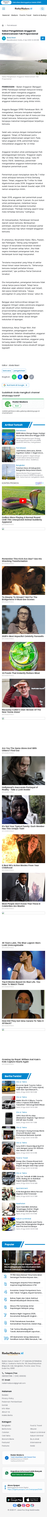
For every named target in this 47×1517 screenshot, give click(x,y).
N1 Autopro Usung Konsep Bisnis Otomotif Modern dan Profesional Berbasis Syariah (30, 1133)
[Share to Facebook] (20, 377)
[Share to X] (25, 377)
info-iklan (6, 1408)
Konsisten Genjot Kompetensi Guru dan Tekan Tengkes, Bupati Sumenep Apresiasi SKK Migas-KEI (26, 1292)
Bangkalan (20, 465)
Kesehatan (20, 1203)
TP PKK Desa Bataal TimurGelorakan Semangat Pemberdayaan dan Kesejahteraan (26, 1277)
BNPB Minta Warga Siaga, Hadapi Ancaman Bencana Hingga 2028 (30, 434)
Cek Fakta (6, 1435)
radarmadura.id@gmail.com (14, 1383)
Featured (6, 1442)
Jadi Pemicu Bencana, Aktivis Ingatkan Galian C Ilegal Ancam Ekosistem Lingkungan (30, 452)
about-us (6, 1412)
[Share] (42, 38)
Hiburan (33, 1429)
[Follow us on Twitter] (19, 1505)
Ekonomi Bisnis (8, 1439)
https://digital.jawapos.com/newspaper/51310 (25, 1489)
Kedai (32, 1446)
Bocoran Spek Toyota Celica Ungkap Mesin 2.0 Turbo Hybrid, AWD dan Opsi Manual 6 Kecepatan (30, 1088)
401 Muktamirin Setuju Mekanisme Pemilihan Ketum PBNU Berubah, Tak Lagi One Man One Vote (26, 1339)
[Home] (3, 25)
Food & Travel (22, 1158)
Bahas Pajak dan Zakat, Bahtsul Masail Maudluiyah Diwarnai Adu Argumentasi (24, 1300)
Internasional (35, 1442)
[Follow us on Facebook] (15, 1505)
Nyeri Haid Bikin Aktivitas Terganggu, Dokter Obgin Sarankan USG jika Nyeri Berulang (27, 1210)
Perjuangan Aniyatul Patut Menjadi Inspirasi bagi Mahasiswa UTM (25, 1283)
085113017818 (7, 1376)
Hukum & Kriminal (23, 1219)
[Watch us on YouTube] (28, 1505)
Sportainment (22, 1188)
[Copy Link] (31, 377)
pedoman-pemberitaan (12, 1402)
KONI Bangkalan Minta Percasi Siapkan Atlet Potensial (29, 1192)
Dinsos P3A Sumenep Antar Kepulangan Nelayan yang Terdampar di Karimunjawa (22, 1308)
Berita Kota (6, 1429)
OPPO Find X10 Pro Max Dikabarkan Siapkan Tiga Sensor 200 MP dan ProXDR (30, 1117)
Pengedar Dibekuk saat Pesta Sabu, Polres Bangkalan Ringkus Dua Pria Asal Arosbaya (30, 1224)
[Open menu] (3, 9)
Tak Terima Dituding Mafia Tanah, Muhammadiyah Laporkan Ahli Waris (25, 1331)
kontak (5, 1405)
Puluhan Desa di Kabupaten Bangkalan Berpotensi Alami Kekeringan (28, 470)
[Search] (42, 9)
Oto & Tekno (21, 1082)
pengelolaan (19, 370)
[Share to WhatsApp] (14, 377)
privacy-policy (8, 1398)
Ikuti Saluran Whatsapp (22, 1474)
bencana (7, 370)
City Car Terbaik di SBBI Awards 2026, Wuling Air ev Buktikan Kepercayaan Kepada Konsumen (30, 1179)
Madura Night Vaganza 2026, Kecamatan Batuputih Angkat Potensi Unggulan (23, 1316)
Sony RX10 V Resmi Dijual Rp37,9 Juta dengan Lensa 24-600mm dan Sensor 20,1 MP (30, 1148)
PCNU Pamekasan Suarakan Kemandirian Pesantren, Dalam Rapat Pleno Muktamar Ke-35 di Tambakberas (26, 1325)
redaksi (5, 1395)
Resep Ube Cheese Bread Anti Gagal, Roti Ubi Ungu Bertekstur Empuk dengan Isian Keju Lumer (30, 1163)
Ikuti (17, 406)
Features (5, 1446)
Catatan (5, 1432)
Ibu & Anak (34, 1439)
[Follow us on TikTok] (32, 1505)
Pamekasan (12, 25)
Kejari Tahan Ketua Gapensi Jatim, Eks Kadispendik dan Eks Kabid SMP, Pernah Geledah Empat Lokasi (22, 1267)
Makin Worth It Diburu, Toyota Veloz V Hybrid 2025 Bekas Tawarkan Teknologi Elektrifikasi (30, 1102)
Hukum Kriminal (36, 1435)
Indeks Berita (7, 1415)
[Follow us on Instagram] (23, 1505)
